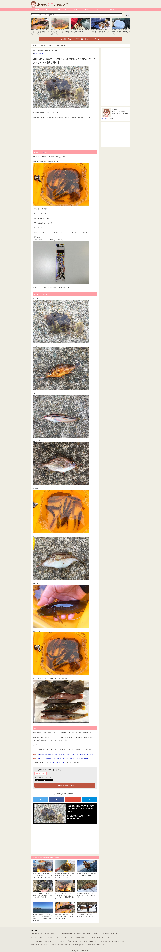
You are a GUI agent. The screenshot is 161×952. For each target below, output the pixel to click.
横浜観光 (53, 945)
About (37, 9)
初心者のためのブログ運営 (117, 941)
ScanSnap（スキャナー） (91, 933)
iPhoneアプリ (62, 9)
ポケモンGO (60, 941)
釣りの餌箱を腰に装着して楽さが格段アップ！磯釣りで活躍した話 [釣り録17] (121, 32)
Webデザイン (114, 933)
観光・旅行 (68, 945)
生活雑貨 (60, 945)
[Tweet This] (40, 799)
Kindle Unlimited (66, 933)
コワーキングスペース (96, 937)
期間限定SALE (35, 945)
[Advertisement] (65, 134)
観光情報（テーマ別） (79, 945)
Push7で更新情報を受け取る (65, 785)
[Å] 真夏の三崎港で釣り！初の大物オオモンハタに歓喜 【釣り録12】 (86, 895)
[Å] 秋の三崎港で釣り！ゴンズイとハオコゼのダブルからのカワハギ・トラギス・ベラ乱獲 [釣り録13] (64, 896)
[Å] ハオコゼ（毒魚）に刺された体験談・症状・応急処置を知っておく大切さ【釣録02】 (64, 758)
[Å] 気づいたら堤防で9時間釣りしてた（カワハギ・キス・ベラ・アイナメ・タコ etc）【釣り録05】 (43, 875)
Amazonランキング (37, 933)
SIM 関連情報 (105, 933)
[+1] (73, 799)
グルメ (99, 9)
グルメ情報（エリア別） (81, 937)
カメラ (87, 9)
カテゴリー (49, 9)
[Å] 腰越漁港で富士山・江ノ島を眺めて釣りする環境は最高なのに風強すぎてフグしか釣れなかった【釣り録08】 (42, 917)
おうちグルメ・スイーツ (38, 937)
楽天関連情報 (45, 945)
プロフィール (105, 118)
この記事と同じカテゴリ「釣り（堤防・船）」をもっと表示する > (80, 39)
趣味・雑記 (91, 945)
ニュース (116, 937)
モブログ (74, 9)
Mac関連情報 (78, 933)
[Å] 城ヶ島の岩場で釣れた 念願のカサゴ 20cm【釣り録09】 (86, 874)
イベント (49, 937)
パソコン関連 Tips (36, 941)
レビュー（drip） (88, 941)
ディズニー (108, 937)
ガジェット (63, 937)
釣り (46, 113)
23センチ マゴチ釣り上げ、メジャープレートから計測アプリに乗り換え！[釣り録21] (40, 32)
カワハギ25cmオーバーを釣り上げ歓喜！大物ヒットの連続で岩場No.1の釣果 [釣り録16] (42, 895)
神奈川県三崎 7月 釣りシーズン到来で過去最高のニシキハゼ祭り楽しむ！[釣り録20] (60, 32)
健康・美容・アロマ (101, 941)
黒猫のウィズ (100, 945)
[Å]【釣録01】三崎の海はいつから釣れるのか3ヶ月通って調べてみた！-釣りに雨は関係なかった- (66, 754)
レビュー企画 (77, 941)
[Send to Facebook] (56, 799)
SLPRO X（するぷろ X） (57, 762)
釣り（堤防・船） (39, 54)
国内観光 (111, 9)
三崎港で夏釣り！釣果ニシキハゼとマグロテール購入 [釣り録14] (86, 916)
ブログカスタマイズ (49, 941)
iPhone (46, 933)
